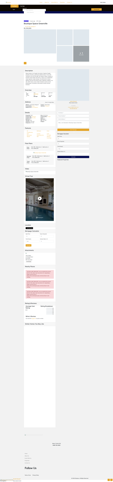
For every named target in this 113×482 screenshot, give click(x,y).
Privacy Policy (36, 475)
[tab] (25, 63)
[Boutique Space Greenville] (73, 85)
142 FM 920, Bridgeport (30, 26)
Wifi (37, 136)
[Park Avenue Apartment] (40, 402)
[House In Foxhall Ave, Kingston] (73, 173)
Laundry (38, 133)
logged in (34, 318)
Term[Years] (28, 239)
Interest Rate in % (44, 239)
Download (28, 261)
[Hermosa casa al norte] (40, 369)
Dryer (48, 131)
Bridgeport (47, 105)
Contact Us (27, 463)
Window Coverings (49, 137)
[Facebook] (71, 110)
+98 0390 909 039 (73, 108)
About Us (27, 455)
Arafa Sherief (73, 101)
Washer (28, 136)
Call (74, 132)
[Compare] (24, 18)
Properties (27, 460)
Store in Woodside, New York (63, 239)
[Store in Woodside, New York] (73, 226)
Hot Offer (34, 117)
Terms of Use (28, 475)
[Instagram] (75, 110)
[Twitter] (72, 110)
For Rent (14, 6)
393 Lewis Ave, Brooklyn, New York (33, 384)
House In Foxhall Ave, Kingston (64, 186)
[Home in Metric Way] (40, 336)
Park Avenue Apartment (31, 416)
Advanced (96, 9)
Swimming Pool (40, 135)
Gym (28, 133)
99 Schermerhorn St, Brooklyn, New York (34, 351)
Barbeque (39, 131)
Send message (73, 129)
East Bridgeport (35, 107)
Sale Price (28, 234)
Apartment (36, 94)
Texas (33, 105)
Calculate (28, 245)
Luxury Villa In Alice (61, 213)
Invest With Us (28, 458)
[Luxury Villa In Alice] (73, 199)
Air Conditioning (30, 131)
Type (14, 9)
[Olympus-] (8, 2)
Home (26, 453)
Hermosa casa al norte (30, 383)
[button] (40, 148)
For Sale (22, 6)
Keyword (25, 8)
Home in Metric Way (30, 350)
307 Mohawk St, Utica (30, 417)
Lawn (48, 133)
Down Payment (43, 234)
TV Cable (49, 135)
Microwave (29, 135)
